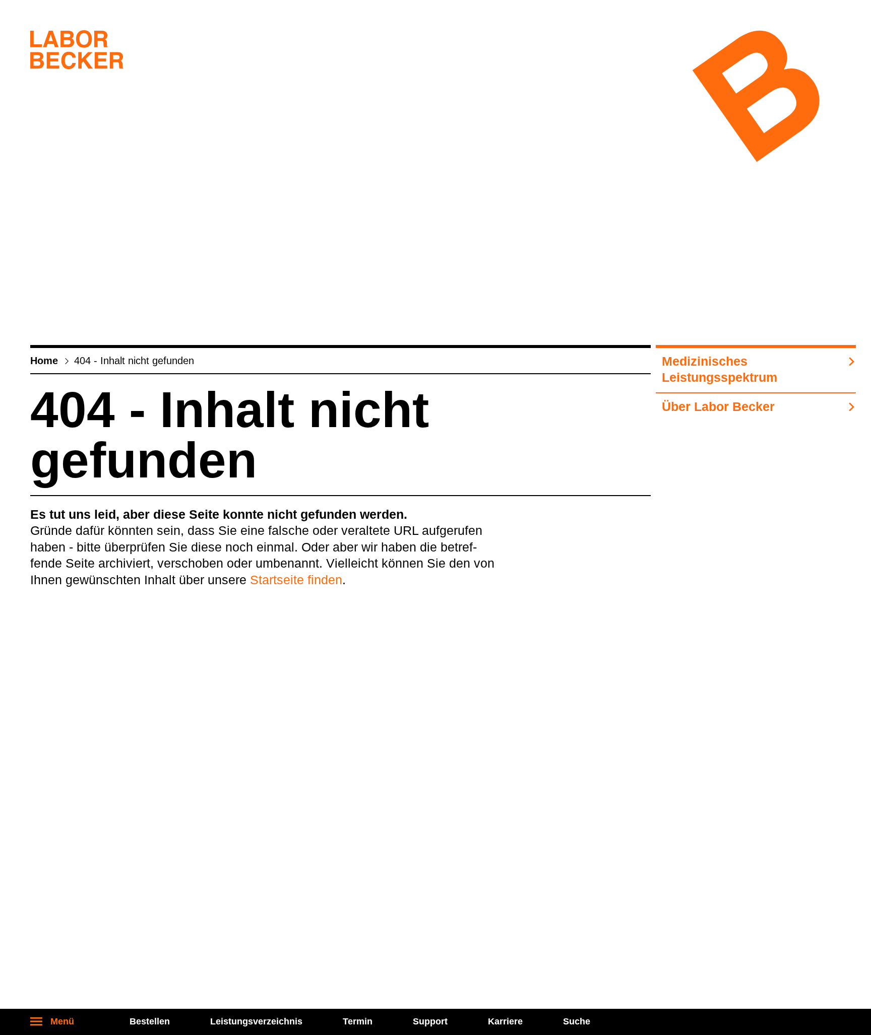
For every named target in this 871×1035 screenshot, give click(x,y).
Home (44, 360)
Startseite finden (296, 580)
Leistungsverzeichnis (256, 1021)
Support (430, 1021)
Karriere (505, 1021)
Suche (576, 1021)
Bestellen (150, 1021)
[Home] (76, 52)
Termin (357, 1021)
